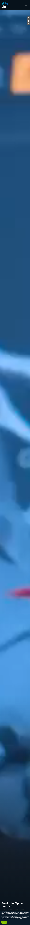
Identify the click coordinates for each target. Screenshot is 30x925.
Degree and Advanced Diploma (15, 909)
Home (3, 909)
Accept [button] (4, 922)
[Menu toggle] (26, 4)
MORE (28, 19)
